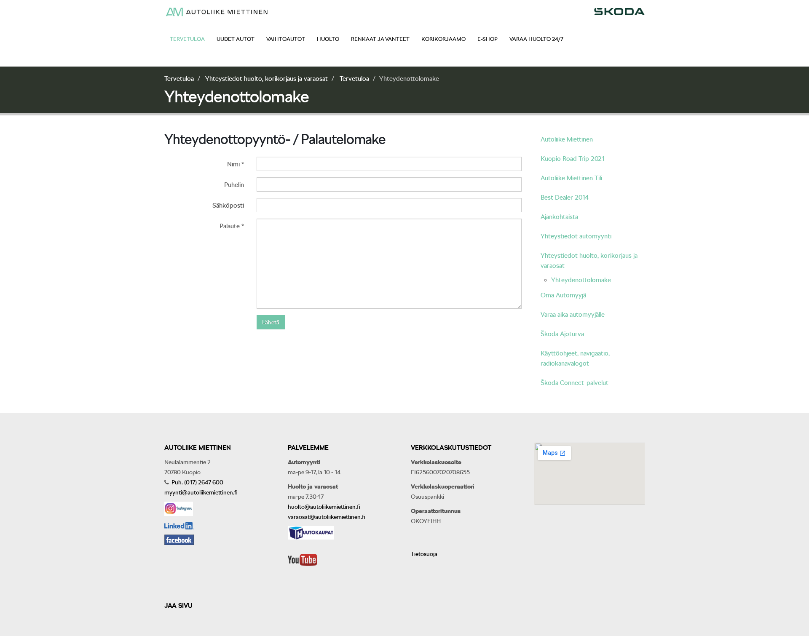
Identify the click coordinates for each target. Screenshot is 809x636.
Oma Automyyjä (563, 295)
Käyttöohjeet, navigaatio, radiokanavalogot (575, 358)
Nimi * (235, 164)
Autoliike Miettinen (567, 139)
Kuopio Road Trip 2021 (572, 159)
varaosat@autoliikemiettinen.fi (326, 516)
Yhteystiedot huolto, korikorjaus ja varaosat (266, 79)
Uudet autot (235, 39)
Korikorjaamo (443, 39)
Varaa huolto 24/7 (536, 39)
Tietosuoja (424, 553)
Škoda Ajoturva (562, 334)
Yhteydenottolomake (581, 280)
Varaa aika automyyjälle (573, 314)
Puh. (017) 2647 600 (196, 482)
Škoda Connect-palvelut (574, 383)
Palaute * (232, 226)
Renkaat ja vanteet (380, 39)
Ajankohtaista (559, 217)
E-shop (487, 39)
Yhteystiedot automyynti (576, 236)
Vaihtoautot (285, 39)
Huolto (328, 39)
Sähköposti (228, 205)
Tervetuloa (187, 39)
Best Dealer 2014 (565, 197)
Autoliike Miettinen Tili (571, 178)
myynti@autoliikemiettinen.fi (201, 492)
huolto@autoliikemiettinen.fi (324, 506)
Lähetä (270, 322)
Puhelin (234, 185)
